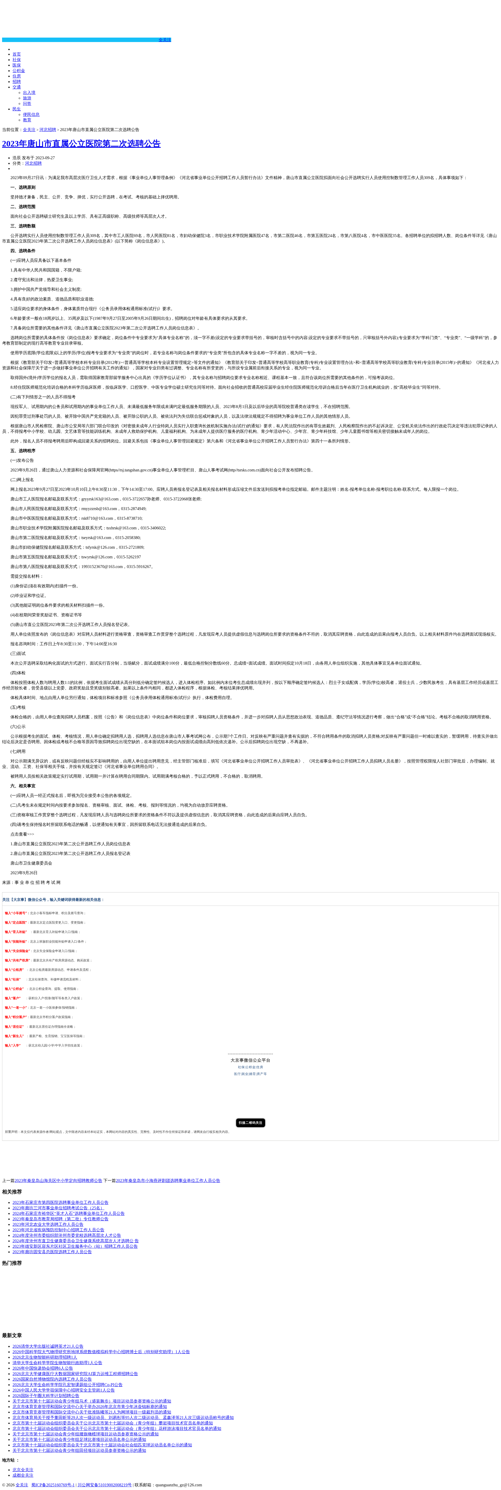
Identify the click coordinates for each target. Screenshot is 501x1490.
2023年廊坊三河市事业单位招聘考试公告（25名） (58, 1208)
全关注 (165, 40)
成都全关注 (23, 1475)
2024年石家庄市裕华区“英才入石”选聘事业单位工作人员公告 (69, 1213)
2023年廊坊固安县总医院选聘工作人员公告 (52, 1252)
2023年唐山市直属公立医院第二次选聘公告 (81, 143)
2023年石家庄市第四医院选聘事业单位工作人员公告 (61, 1202)
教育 (27, 120)
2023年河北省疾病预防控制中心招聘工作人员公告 (58, 1230)
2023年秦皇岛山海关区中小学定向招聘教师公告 (58, 1180)
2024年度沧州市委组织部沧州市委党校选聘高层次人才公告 (67, 1235)
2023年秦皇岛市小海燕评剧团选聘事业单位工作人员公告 (168, 1180)
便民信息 (31, 114)
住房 (17, 76)
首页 (17, 54)
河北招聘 (47, 129)
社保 (17, 59)
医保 (17, 65)
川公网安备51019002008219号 (104, 1485)
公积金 (19, 70)
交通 (17, 87)
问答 (27, 103)
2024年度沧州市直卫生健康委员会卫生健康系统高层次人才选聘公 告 (76, 1241)
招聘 (17, 81)
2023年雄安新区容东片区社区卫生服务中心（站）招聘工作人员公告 (75, 1246)
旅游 (27, 98)
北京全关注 (23, 1470)
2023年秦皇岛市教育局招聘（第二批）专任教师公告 (61, 1219)
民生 (17, 109)
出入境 (29, 92)
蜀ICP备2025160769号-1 (53, 1485)
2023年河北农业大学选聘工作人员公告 (48, 1224)
